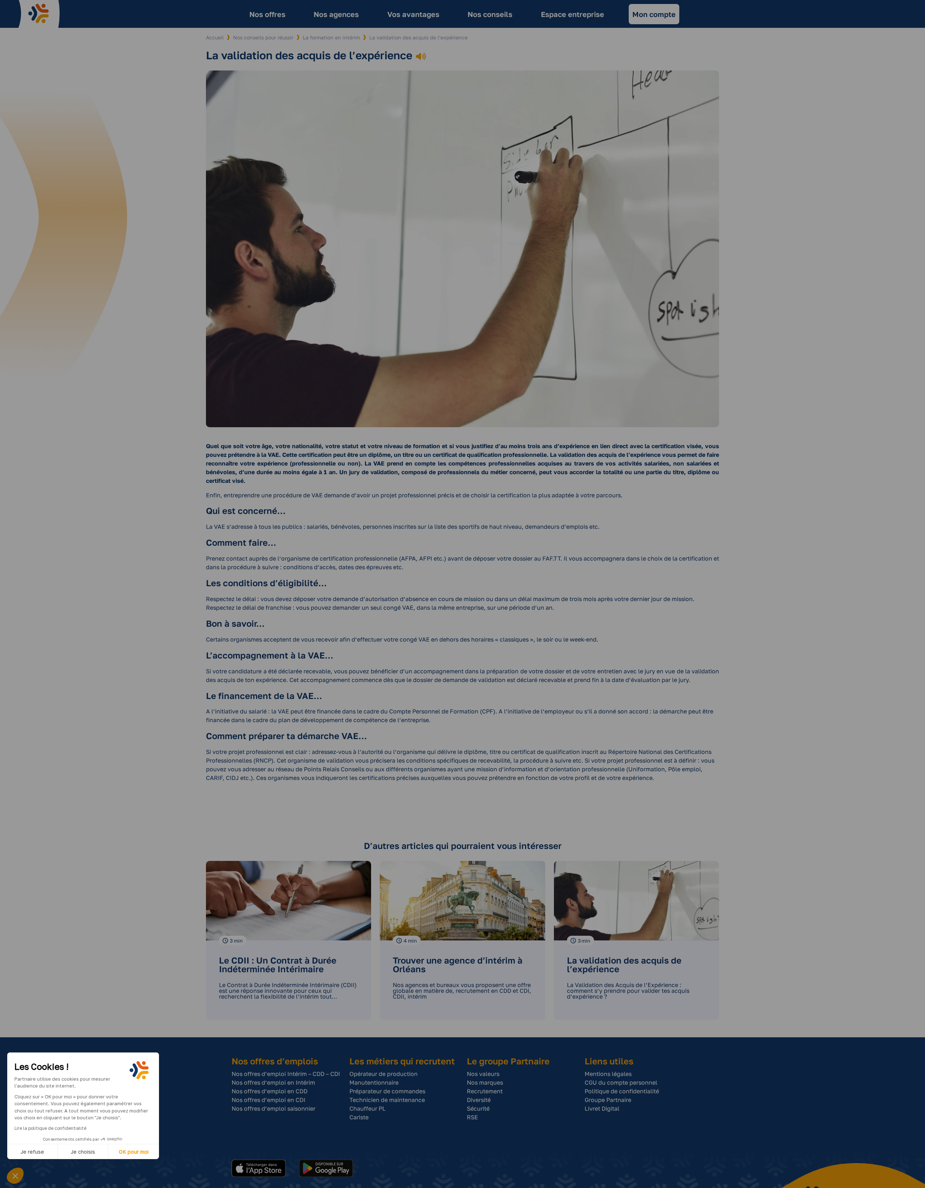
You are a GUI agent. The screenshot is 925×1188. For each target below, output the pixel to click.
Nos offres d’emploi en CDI (268, 1099)
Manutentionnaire (374, 1082)
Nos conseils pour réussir (263, 37)
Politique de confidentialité (622, 1091)
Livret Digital (602, 1108)
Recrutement (485, 1091)
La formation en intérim (331, 37)
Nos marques (485, 1082)
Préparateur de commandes (387, 1091)
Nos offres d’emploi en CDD (269, 1091)
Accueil (215, 37)
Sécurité (478, 1108)
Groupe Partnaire (608, 1099)
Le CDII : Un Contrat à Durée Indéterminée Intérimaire (277, 964)
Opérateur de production (383, 1073)
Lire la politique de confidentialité (50, 1128)
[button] (15, 1175)
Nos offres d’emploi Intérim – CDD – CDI (286, 1073)
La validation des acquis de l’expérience (624, 964)
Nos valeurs (483, 1073)
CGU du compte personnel (621, 1082)
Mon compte (654, 14)
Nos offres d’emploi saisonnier (273, 1108)
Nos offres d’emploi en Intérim (273, 1082)
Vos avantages (413, 14)
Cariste (359, 1117)
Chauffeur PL (367, 1108)
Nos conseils (490, 14)
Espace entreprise (572, 14)
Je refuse (32, 1152)
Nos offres (267, 14)
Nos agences (336, 14)
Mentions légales (608, 1073)
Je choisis (83, 1152)
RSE (472, 1117)
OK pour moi (134, 1152)
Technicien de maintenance (387, 1099)
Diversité (479, 1099)
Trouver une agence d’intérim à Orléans (457, 964)
